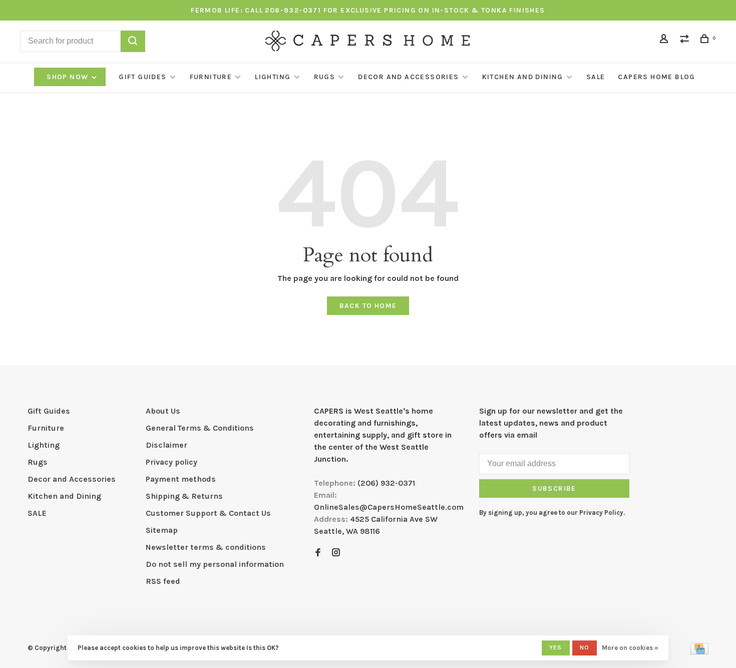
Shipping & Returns (184, 496)
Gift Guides (142, 77)
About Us (163, 411)
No (584, 647)
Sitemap (162, 530)
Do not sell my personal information (215, 564)
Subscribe (554, 488)
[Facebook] (318, 553)
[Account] (665, 40)
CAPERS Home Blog (656, 77)
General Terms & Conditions (200, 428)
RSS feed (163, 581)
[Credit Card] (699, 651)
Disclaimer (166, 445)
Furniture (211, 77)
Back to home (368, 305)
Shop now (69, 77)
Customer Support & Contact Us (208, 513)
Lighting (272, 77)
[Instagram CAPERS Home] (336, 553)
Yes (555, 647)
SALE (595, 77)
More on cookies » (630, 647)
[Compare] (686, 40)
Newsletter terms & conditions (206, 547)
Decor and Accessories (408, 77)
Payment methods (181, 479)
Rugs (324, 77)
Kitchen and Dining (522, 77)
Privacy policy (171, 462)
